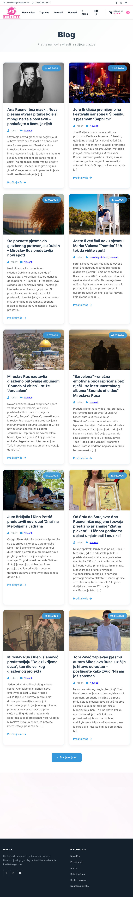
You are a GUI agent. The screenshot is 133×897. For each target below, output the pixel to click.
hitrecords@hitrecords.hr (18, 2)
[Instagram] (121, 3)
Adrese (74, 868)
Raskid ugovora (78, 880)
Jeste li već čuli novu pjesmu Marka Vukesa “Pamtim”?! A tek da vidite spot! (98, 245)
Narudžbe (75, 856)
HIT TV (96, 12)
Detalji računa (77, 874)
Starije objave (68, 757)
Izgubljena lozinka (79, 886)
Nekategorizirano (99, 257)
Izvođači (58, 12)
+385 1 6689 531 (43, 2)
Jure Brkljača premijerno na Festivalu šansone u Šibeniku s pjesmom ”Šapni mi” (99, 114)
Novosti (72, 12)
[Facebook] (116, 3)
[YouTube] (126, 3)
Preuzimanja (76, 862)
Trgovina (44, 12)
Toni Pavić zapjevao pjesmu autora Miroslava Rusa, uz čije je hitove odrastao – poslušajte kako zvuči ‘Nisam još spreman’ (99, 666)
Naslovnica (28, 12)
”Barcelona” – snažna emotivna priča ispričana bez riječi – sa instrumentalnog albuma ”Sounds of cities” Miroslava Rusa (98, 386)
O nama (85, 12)
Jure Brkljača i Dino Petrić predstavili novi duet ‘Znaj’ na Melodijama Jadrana (33, 521)
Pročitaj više (14, 182)
